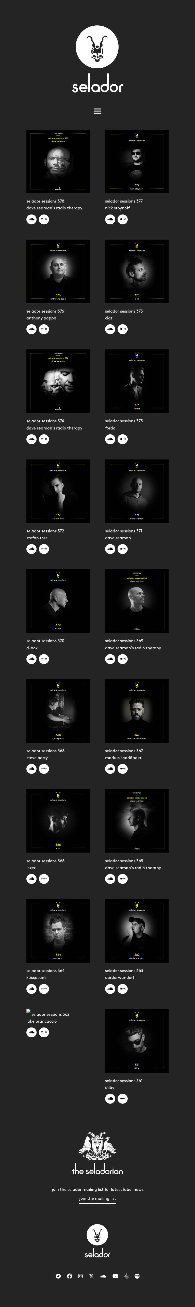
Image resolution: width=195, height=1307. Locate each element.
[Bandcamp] (58, 1276)
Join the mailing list (97, 1199)
